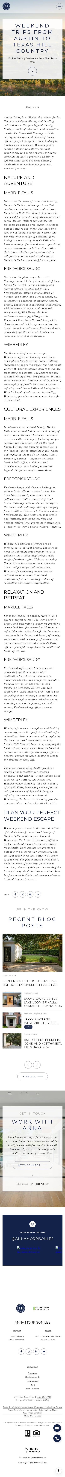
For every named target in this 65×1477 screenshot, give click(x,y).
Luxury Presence (38, 1457)
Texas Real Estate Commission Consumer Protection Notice (32, 1407)
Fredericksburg (25, 281)
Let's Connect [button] (32, 1388)
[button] (32, 1165)
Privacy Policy (40, 1463)
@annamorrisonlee (32, 1239)
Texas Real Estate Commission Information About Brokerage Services (32, 1411)
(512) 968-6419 (42, 1184)
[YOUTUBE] (44, 1351)
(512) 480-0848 (44, 1397)
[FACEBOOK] (21, 1351)
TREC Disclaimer (32, 1416)
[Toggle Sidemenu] (59, 6)
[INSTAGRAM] (29, 1351)
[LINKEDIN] (36, 1351)
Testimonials (32, 1381)
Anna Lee (9, 867)
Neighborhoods (32, 1377)
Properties (32, 1373)
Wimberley (10, 357)
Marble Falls (12, 205)
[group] (35, 1268)
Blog (33, 1385)
